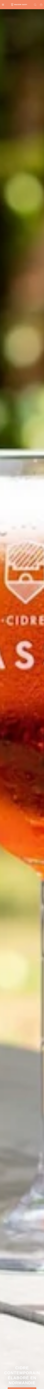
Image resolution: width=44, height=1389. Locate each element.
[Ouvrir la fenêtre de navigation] (3, 5)
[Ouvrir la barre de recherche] (35, 5)
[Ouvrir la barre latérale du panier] (41, 5)
